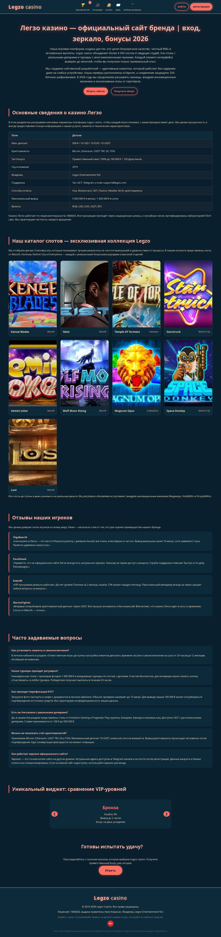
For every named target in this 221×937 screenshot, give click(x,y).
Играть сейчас (96, 91)
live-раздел (98, 7)
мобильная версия (132, 7)
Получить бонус (124, 91)
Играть (110, 870)
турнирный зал (83, 6)
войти (182, 6)
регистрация (201, 6)
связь (118, 7)
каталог (109, 7)
